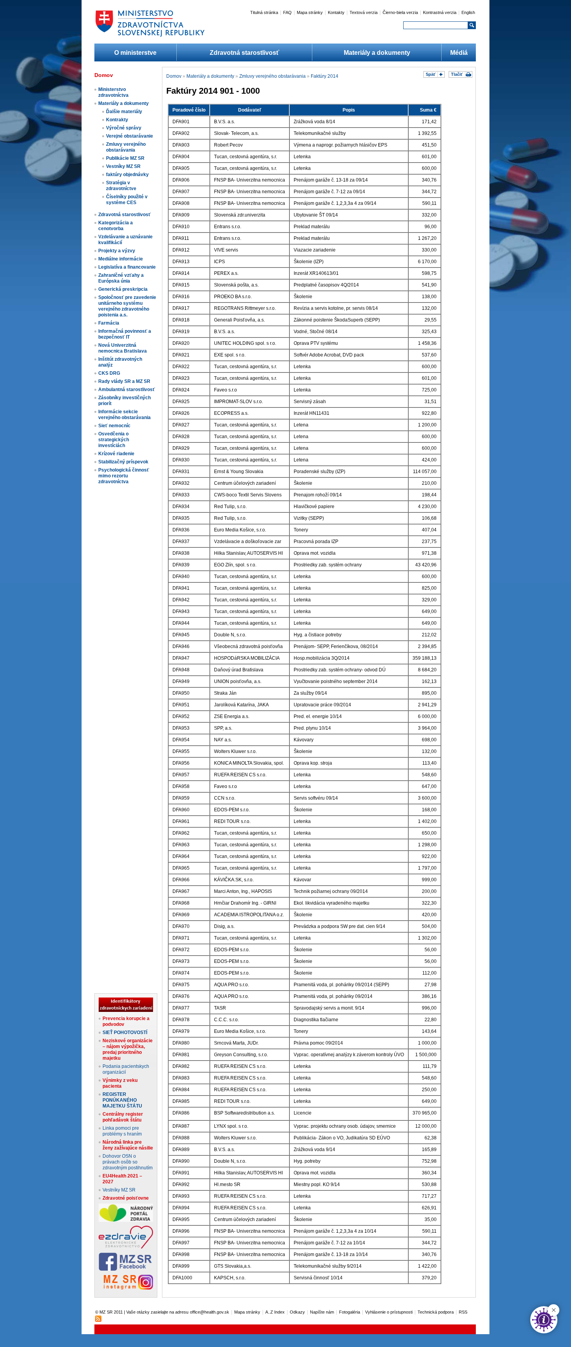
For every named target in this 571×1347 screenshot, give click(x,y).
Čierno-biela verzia (400, 12)
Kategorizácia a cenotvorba (115, 225)
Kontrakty (117, 119)
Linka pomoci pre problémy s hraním (122, 1131)
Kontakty (336, 12)
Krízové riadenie (116, 453)
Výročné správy (123, 128)
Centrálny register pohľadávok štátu (123, 1117)
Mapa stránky (310, 12)
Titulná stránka (264, 12)
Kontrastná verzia (439, 12)
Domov (173, 76)
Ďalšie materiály (124, 111)
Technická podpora (436, 1312)
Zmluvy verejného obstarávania (126, 147)
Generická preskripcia (123, 289)
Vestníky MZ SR (123, 166)
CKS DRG (109, 373)
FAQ (287, 12)
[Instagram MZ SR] (126, 1288)
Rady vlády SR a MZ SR (124, 381)
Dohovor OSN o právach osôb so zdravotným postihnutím (128, 1162)
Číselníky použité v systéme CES (127, 199)
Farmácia (108, 323)
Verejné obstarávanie (129, 136)
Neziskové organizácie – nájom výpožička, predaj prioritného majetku (128, 1049)
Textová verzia (364, 12)
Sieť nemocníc (114, 425)
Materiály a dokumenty (377, 52)
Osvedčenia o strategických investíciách (113, 439)
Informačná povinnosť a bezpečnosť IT (124, 334)
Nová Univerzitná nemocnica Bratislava (122, 348)
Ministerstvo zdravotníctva (113, 92)
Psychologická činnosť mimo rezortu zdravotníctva (123, 475)
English (468, 12)
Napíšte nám (322, 1312)
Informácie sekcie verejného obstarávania (124, 414)
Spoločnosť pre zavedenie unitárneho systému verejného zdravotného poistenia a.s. (127, 306)
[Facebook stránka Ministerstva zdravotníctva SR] (126, 1269)
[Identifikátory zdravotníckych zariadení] (126, 1010)
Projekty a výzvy (116, 250)
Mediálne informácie (120, 259)
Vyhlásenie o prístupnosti (389, 1312)
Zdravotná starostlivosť (244, 52)
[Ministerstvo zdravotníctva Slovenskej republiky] (149, 36)
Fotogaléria (349, 1312)
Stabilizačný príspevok (123, 462)
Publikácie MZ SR (125, 158)
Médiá (459, 52)
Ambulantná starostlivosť (126, 389)
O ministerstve (135, 52)
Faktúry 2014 (324, 76)
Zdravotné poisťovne (126, 1198)
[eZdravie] (126, 1247)
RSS (463, 1312)
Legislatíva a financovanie (127, 267)
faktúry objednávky (127, 174)
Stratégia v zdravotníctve (121, 185)
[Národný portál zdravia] (126, 1220)
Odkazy (297, 1312)
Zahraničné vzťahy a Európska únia (121, 278)
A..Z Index (275, 1312)
